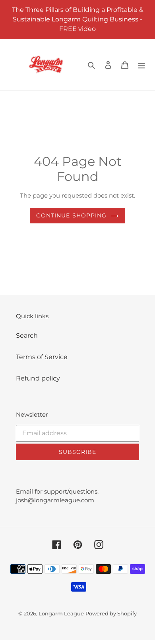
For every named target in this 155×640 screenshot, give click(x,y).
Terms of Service (42, 357)
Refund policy (38, 378)
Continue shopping (71, 215)
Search (27, 335)
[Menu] (141, 64)
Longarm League (61, 613)
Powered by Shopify (111, 613)
